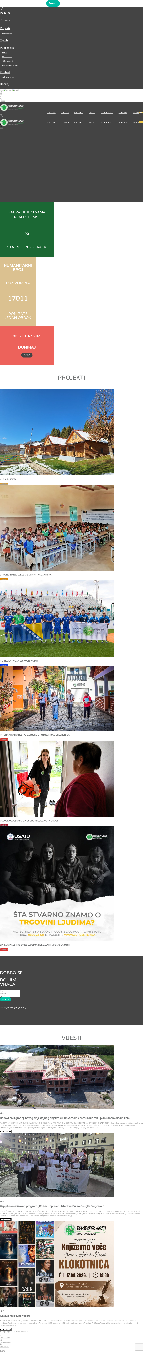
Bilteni (4, 53)
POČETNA (5, 12)
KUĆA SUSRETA (7, 33)
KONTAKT (5, 72)
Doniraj (4, 84)
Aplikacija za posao (9, 77)
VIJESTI (4, 40)
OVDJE (26, 355)
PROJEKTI (5, 28)
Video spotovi (7, 61)
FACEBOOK (5, 1338)
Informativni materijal (10, 65)
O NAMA (5, 20)
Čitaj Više (4, 484)
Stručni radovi (7, 57)
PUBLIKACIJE (7, 48)
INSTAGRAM (5, 1342)
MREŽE (2, 101)
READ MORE (5, 1131)
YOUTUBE (4, 1347)
